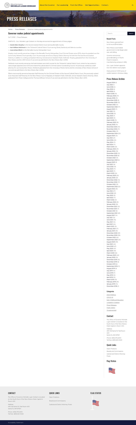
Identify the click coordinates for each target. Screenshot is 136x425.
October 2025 (111, 105)
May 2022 (110, 195)
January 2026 (111, 98)
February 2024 (111, 149)
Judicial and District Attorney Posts (60, 404)
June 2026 (110, 87)
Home (10, 29)
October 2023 (111, 158)
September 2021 (112, 213)
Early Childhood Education (115, 300)
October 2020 (111, 237)
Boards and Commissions (115, 351)
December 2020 (112, 233)
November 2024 (112, 129)
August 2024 (111, 136)
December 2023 (112, 153)
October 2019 (111, 264)
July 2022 (110, 191)
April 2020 (110, 251)
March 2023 (110, 173)
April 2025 (110, 118)
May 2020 (110, 248)
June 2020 (110, 246)
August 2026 (111, 82)
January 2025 (111, 124)
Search (131, 33)
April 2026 (110, 91)
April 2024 (110, 144)
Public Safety (111, 308)
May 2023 (110, 169)
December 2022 (112, 180)
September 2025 (112, 107)
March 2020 (110, 253)
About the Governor (47, 5)
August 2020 (111, 242)
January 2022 (111, 204)
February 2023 (111, 175)
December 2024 (112, 127)
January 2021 (111, 231)
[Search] (132, 5)
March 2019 (110, 279)
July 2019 (110, 271)
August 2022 (111, 189)
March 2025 (110, 120)
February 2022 (111, 202)
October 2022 (111, 184)
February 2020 (111, 255)
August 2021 (111, 215)
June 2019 (110, 273)
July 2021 (110, 217)
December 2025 (112, 100)
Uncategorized (111, 310)
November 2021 (112, 209)
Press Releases (20, 29)
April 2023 (110, 171)
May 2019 (110, 275)
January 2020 (111, 257)
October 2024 (111, 131)
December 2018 (112, 286)
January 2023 (111, 178)
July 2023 (110, 164)
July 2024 (110, 138)
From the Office (76, 5)
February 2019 (111, 282)
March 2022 (110, 200)
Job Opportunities (92, 5)
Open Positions (112, 349)
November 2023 (112, 155)
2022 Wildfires (111, 295)
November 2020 (112, 235)
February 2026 (111, 96)
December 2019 (112, 259)
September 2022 (112, 186)
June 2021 (110, 220)
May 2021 (110, 222)
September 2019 (112, 266)
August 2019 (111, 268)
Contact (105, 5)
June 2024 (110, 140)
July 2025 (110, 111)
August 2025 (111, 109)
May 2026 (110, 89)
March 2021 (110, 226)
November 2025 (112, 102)
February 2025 (111, 122)
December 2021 (112, 206)
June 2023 (110, 166)
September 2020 (112, 240)
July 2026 (110, 85)
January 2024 (111, 151)
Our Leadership (62, 5)
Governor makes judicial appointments (40, 29)
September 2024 (112, 133)
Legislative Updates (113, 302)
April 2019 (110, 277)
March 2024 (110, 147)
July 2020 (110, 244)
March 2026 (110, 93)
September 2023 (112, 160)
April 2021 (110, 224)
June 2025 (110, 113)
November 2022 (112, 182)
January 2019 (111, 284)
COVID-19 (110, 297)
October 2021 (111, 211)
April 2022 (110, 197)
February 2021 (111, 228)
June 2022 (110, 193)
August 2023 (111, 162)
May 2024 (110, 142)
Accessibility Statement (15, 422)
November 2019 (112, 262)
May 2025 (110, 116)
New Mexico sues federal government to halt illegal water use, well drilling (117, 50)
